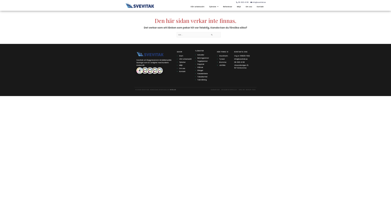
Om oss (249, 7)
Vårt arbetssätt (197, 7)
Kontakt (260, 7)
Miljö (239, 7)
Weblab (173, 90)
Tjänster (212, 7)
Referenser (227, 7)
